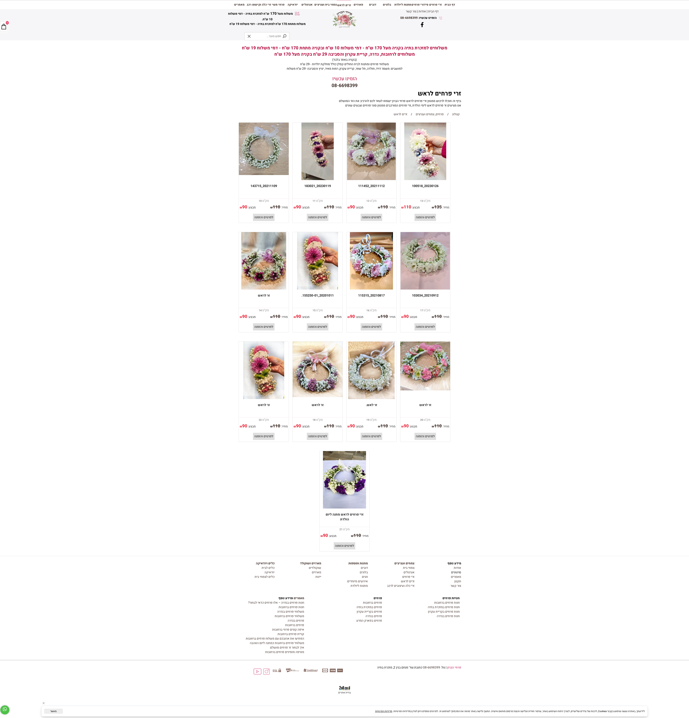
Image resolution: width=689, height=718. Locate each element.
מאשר (53, 711)
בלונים (387, 5)
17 (421, 310)
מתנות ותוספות (358, 563)
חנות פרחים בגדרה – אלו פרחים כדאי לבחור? (276, 602)
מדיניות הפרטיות (383, 711)
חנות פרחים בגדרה (448, 616)
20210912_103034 (425, 295)
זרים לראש (344, 5)
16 (367, 310)
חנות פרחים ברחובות (447, 602)
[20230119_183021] (317, 179)
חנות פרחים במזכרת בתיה (444, 607)
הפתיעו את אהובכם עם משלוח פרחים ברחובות (275, 638)
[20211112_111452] (371, 179)
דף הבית (433, 11)
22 (260, 420)
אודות (422, 11)
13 (421, 201)
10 (260, 201)
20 (421, 420)
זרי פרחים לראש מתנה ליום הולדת (345, 517)
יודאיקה (293, 5)
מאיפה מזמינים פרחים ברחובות (284, 652)
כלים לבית (268, 568)
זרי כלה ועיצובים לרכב (400, 586)
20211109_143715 (263, 186)
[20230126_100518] (425, 179)
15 (314, 310)
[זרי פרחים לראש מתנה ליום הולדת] (344, 507)
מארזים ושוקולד (310, 563)
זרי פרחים (435, 5)
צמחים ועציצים (404, 563)
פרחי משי (278, 5)
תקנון (457, 581)
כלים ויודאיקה (265, 563)
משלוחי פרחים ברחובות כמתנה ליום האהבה (277, 643)
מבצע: (415, 207)
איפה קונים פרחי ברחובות (288, 629)
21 (340, 529)
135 (438, 207)
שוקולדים (315, 568)
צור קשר (411, 11)
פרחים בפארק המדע (369, 620)
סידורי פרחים (419, 5)
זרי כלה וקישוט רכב (259, 5)
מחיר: (445, 207)
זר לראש (264, 295)
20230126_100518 (425, 186)
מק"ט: (426, 201)
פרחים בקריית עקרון (369, 611)
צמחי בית (408, 568)
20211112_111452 (371, 186)
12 (367, 201)
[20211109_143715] (264, 174)
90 (352, 207)
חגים (365, 577)
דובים (372, 5)
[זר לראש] (263, 288)
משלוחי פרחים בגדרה (290, 611)
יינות (318, 577)
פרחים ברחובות (372, 602)
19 (367, 420)
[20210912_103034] (425, 288)
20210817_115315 (371, 295)
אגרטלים (307, 5)
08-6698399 (409, 18)
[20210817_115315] (371, 288)
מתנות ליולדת (402, 5)
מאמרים (239, 5)
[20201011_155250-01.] (317, 288)
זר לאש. (371, 405)
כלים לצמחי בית (265, 577)
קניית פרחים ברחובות (291, 634)
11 (314, 201)
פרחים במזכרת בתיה (369, 607)
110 (407, 207)
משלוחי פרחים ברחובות (289, 616)
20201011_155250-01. (317, 295)
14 (260, 310)
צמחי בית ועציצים (325, 5)
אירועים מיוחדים (357, 581)
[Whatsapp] (5, 710)
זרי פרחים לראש (438, 93)
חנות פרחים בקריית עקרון (444, 611)
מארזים (358, 5)
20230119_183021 (317, 186)
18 (314, 420)
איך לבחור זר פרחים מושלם (287, 647)
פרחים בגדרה (373, 616)
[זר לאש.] (371, 398)
